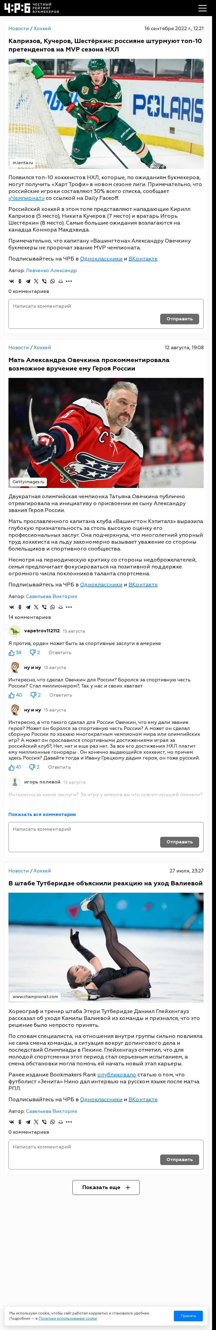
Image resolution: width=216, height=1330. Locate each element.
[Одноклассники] (20, 281)
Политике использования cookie (68, 1318)
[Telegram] (28, 281)
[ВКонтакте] (11, 281)
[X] (36, 281)
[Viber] (44, 281)
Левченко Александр (51, 271)
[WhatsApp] (52, 281)
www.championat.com (35, 996)
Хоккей (42, 29)
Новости (19, 29)
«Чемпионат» (26, 198)
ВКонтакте (143, 258)
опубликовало (116, 1074)
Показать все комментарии (42, 814)
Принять (188, 1316)
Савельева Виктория (51, 596)
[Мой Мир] (60, 281)
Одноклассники (101, 258)
